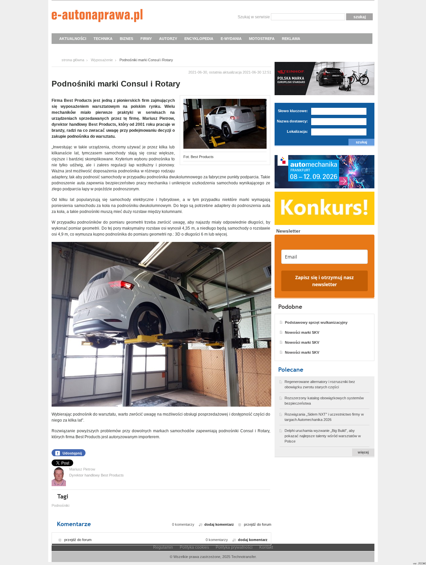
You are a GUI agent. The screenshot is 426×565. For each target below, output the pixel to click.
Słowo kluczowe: (293, 111)
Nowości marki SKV (302, 332)
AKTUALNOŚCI (72, 39)
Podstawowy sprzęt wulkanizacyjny (316, 322)
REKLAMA (291, 39)
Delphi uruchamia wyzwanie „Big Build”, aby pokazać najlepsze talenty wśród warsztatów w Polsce (323, 436)
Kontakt (266, 547)
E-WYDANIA (231, 39)
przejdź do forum (257, 524)
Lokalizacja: (297, 131)
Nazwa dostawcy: (292, 121)
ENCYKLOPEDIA (198, 39)
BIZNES (126, 39)
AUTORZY (168, 39)
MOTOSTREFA (262, 39)
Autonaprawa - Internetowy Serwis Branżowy (97, 16)
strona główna (73, 60)
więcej (363, 452)
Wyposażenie (102, 60)
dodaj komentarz (219, 524)
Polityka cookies (194, 547)
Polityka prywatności (234, 547)
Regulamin (163, 547)
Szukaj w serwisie (254, 17)
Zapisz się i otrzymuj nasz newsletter (324, 280)
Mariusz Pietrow (82, 469)
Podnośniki (60, 505)
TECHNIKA (103, 39)
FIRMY (146, 39)
